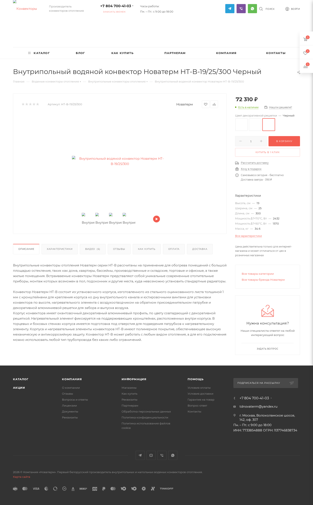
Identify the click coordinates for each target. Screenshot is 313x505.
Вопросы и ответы (75, 399)
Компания (72, 379)
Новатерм (184, 104)
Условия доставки (200, 393)
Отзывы (119, 249)
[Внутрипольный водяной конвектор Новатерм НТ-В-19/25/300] (120, 161)
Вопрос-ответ (197, 405)
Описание (26, 249)
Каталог (21, 379)
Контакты (194, 411)
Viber (241, 8)
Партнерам (130, 405)
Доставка (199, 249)
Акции (19, 387)
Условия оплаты (199, 387)
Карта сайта (21, 476)
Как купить (146, 249)
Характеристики (59, 249)
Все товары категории (258, 273)
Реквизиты (70, 417)
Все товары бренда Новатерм (263, 279)
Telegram (229, 8)
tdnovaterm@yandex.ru (258, 406)
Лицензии (69, 405)
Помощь (196, 379)
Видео (92, 249)
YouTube (151, 455)
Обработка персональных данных (146, 411)
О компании (71, 387)
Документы (70, 411)
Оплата (174, 249)
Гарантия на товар (201, 399)
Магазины (129, 387)
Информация (134, 379)
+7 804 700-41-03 (115, 6)
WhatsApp (252, 8)
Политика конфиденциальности (145, 417)
